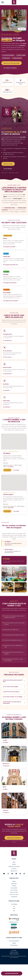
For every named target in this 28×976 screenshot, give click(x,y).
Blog (14, 862)
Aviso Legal (14, 950)
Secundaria (14, 888)
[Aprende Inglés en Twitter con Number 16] (12, 873)
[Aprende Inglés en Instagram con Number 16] (8, 873)
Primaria (14, 885)
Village (14, 943)
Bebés (14, 881)
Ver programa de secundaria (10, 300)
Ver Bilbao (5, 789)
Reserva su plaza (8, 163)
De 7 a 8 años (14, 890)
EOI (14, 906)
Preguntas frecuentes (14, 866)
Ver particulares (6, 406)
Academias (14, 896)
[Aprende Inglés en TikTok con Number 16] (24, 873)
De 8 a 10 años (14, 892)
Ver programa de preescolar (10, 264)
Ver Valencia (6, 812)
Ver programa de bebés (9, 246)
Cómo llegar (16, 470)
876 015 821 (10, 507)
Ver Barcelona (6, 765)
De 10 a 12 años (14, 894)
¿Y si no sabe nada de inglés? (10, 686)
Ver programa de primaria (9, 282)
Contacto (14, 868)
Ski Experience (14, 945)
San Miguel (6, 453)
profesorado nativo (9, 207)
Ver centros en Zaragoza (10, 67)
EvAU (14, 908)
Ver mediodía (6, 390)
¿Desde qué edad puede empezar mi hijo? (13, 680)
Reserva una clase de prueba (11, 63)
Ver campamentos (7, 340)
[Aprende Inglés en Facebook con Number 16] (16, 873)
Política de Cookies (14, 952)
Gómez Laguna (8, 494)
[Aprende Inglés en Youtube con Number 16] (4, 873)
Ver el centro (7, 470)
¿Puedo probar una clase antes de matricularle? (12, 702)
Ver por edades (8, 168)
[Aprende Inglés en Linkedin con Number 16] (20, 873)
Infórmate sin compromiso (14, 837)
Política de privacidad (14, 953)
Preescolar (14, 883)
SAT (14, 910)
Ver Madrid (5, 742)
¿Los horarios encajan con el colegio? (12, 696)
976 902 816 (10, 466)
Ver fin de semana (7, 357)
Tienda (14, 864)
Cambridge (14, 904)
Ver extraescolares (7, 373)
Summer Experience (14, 941)
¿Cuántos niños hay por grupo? (11, 691)
